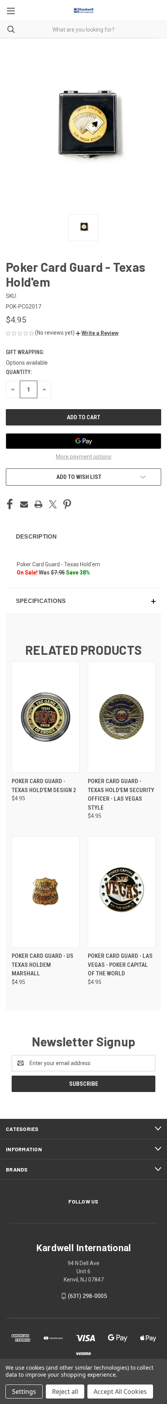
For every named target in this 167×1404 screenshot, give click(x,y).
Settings (24, 1391)
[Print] (38, 504)
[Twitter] (53, 504)
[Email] (24, 504)
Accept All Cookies (120, 1391)
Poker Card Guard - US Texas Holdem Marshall (42, 964)
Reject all (65, 1391)
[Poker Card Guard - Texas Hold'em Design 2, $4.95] (45, 717)
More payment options (83, 457)
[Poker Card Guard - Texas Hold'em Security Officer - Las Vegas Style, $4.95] (121, 717)
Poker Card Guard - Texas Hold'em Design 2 (44, 786)
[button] (97, 333)
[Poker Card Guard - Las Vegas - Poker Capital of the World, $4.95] (121, 892)
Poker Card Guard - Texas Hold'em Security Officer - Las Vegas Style (121, 794)
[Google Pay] (83, 441)
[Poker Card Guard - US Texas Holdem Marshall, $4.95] (45, 892)
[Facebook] (10, 504)
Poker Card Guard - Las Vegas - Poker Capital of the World (120, 964)
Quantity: (19, 372)
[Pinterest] (67, 504)
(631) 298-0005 (87, 1295)
